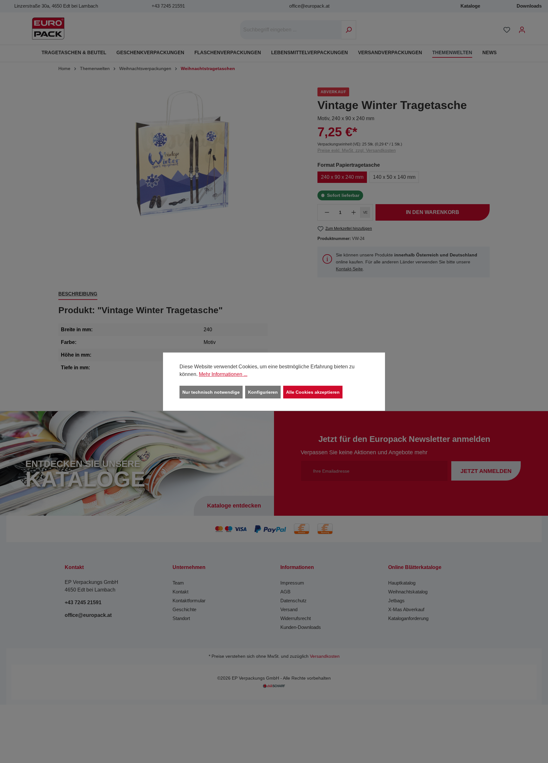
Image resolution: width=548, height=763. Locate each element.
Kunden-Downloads (300, 627)
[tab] (77, 294)
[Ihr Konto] (522, 29)
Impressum (292, 582)
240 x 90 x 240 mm (342, 177)
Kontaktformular (189, 600)
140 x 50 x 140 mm (394, 177)
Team (178, 582)
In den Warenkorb (432, 212)
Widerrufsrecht (295, 618)
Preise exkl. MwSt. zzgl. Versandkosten (356, 150)
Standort (181, 618)
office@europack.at (309, 6)
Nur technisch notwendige (211, 391)
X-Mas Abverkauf (406, 609)
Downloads (529, 6)
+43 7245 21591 (168, 6)
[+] (353, 212)
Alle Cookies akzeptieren (313, 391)
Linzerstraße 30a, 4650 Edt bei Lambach (56, 6)
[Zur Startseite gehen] (48, 28)
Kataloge (470, 6)
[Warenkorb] (534, 27)
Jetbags (396, 600)
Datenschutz (293, 600)
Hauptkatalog (401, 582)
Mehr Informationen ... (223, 374)
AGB (285, 591)
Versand (288, 609)
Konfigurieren (263, 391)
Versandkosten (325, 656)
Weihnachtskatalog (407, 591)
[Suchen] (348, 29)
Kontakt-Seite (349, 268)
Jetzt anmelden (486, 471)
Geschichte (184, 609)
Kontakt (180, 591)
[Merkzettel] (506, 29)
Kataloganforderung (408, 618)
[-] (327, 212)
